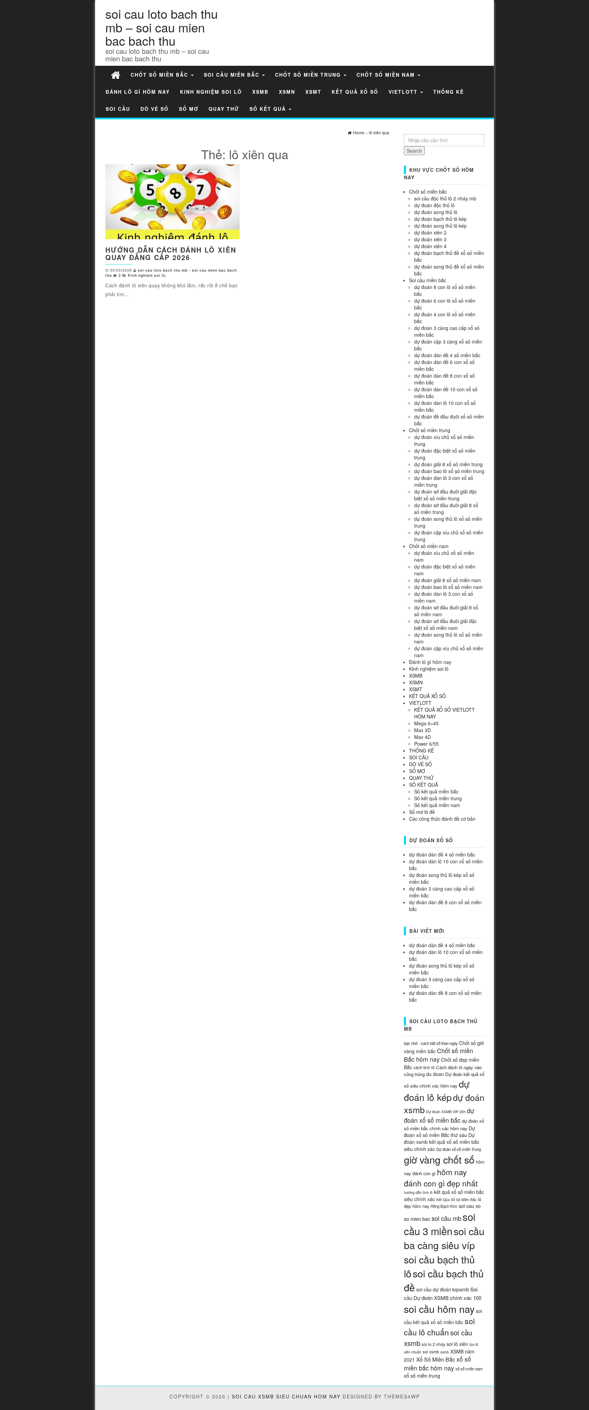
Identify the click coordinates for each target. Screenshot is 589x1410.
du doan (435, 1074)
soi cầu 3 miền (439, 1223)
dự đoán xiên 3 (430, 239)
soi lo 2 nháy (433, 1344)
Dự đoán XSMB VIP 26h (446, 1111)
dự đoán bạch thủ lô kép (440, 218)
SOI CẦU (118, 108)
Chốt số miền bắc (160, 74)
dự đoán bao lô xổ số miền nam (448, 586)
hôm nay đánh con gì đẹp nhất (441, 1177)
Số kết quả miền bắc (436, 791)
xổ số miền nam (469, 1368)
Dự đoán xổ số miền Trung (458, 1149)
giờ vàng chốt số (439, 1159)
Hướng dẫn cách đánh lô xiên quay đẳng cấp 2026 (170, 253)
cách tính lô (424, 1067)
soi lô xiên (457, 1343)
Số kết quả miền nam (437, 805)
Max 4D (422, 736)
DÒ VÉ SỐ (154, 108)
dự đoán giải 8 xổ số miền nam (447, 580)
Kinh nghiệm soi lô (211, 91)
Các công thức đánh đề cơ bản (442, 818)
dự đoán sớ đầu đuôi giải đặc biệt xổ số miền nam (445, 624)
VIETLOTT (404, 91)
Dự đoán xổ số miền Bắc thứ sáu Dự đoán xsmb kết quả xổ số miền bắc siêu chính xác (441, 1138)
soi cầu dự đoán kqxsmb (442, 1289)
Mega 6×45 (426, 723)
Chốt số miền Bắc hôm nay (438, 1054)
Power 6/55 (426, 743)
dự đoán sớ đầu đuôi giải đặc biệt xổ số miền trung (445, 495)
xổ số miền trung (422, 1375)
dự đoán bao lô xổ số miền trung (449, 471)
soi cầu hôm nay (439, 1309)
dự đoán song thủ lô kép (440, 225)
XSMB (260, 91)
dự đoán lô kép (437, 1090)
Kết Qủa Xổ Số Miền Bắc (456, 1199)
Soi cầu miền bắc (232, 74)
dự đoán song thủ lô (435, 212)
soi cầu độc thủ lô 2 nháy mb (445, 198)
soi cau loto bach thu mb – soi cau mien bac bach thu (161, 27)
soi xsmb (431, 1351)
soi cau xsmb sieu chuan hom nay (286, 1396)
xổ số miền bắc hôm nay (437, 1363)
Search (414, 150)
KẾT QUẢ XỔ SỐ (355, 91)
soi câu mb (446, 1218)
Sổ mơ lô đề (422, 811)
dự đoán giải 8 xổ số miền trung (448, 464)
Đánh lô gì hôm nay (138, 91)
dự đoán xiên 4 (430, 246)
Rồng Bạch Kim (444, 1206)
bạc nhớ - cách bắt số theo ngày (431, 1043)
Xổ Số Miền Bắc (435, 1359)
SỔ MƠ (188, 108)
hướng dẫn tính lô (418, 1192)
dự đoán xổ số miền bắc (439, 1115)
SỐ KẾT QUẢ (269, 108)
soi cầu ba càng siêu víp (444, 1238)
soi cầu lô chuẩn (439, 1326)
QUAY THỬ (224, 108)
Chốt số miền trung (309, 74)
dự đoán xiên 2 (430, 232)
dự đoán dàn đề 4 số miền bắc (447, 355)
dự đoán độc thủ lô (434, 205)
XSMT (313, 91)
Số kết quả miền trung (438, 798)
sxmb (444, 1351)
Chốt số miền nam (387, 74)
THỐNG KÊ (448, 91)
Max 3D (422, 730)
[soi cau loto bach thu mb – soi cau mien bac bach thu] (115, 74)
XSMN (287, 91)
